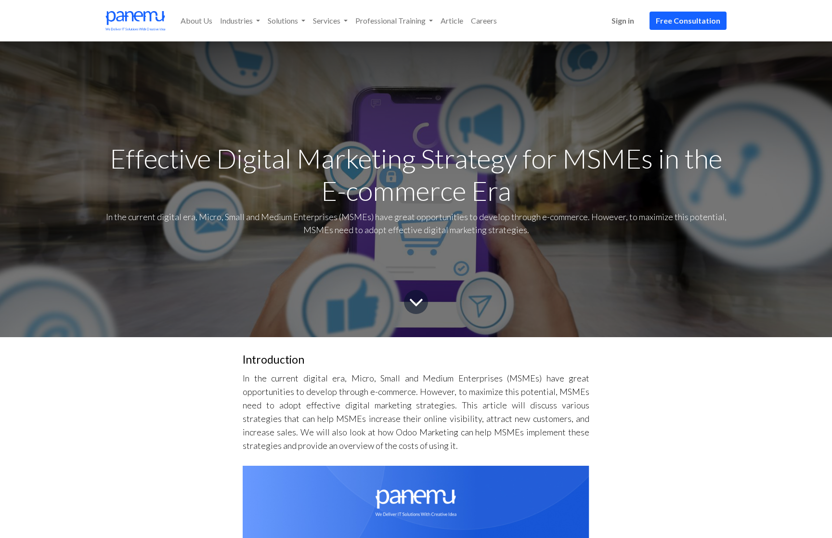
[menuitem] (196, 20)
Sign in (622, 20)
